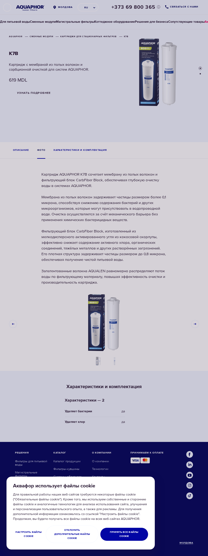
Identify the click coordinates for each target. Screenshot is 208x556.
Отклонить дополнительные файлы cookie (72, 534)
